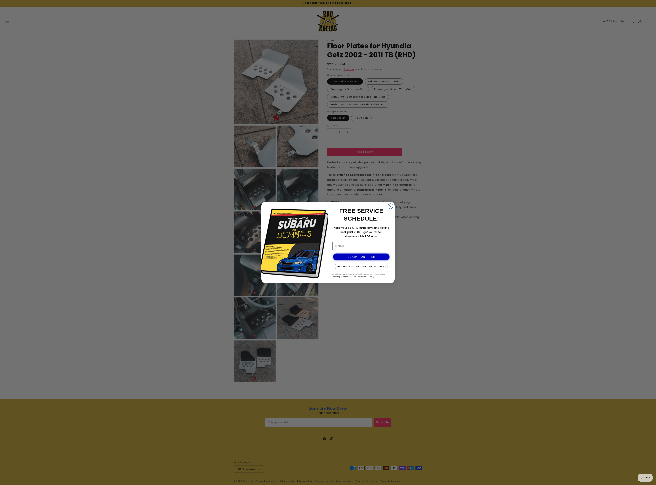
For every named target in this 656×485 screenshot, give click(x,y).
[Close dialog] (390, 206)
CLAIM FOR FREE (361, 256)
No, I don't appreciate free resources (361, 266)
